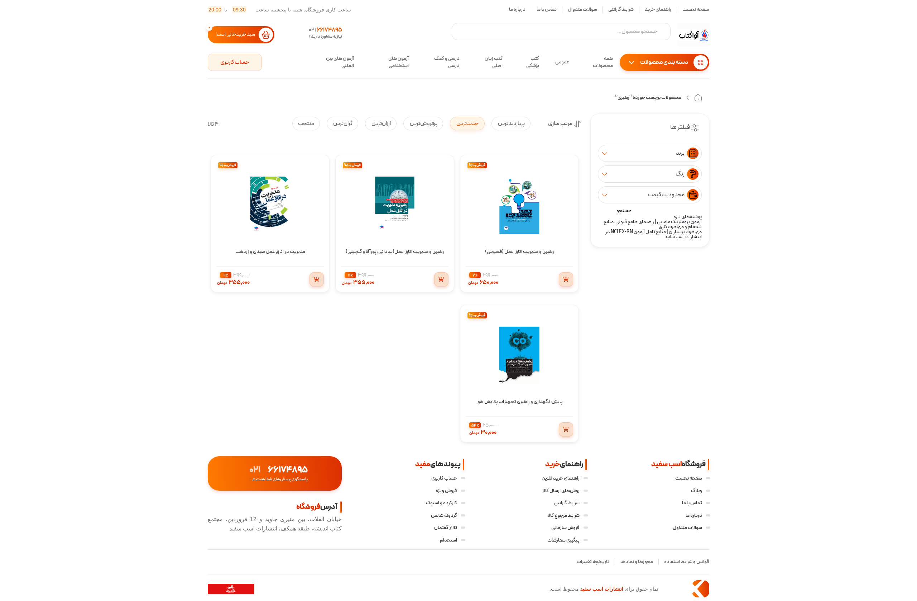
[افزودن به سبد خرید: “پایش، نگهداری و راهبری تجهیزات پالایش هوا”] (566, 429)
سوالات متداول (687, 528)
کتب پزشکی (532, 62)
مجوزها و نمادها (636, 562)
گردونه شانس (444, 515)
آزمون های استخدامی (398, 62)
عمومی (562, 62)
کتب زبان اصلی (494, 62)
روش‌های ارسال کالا (561, 491)
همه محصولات (603, 62)
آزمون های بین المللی (340, 62)
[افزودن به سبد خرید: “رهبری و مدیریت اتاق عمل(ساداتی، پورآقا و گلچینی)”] (441, 279)
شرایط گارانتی (621, 9)
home (698, 98)
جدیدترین (467, 123)
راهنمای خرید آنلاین (561, 478)
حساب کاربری (234, 62)
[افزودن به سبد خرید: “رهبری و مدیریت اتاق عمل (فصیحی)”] (566, 279)
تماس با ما (547, 9)
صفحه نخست (695, 9)
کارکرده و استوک (441, 503)
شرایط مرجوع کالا (563, 515)
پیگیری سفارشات (563, 540)
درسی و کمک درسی (447, 62)
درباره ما (517, 9)
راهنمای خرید (658, 9)
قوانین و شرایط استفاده (686, 562)
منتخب (306, 123)
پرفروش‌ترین (423, 123)
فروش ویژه (446, 491)
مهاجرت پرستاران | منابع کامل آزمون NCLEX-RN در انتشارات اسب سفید (653, 234)
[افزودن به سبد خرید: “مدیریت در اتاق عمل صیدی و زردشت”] (316, 279)
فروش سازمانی (565, 528)
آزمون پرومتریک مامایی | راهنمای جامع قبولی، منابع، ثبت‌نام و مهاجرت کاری (652, 224)
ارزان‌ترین (381, 123)
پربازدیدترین (511, 123)
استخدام (448, 540)
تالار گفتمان (445, 528)
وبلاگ (696, 491)
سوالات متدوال (582, 9)
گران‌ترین (342, 123)
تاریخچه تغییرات (593, 562)
